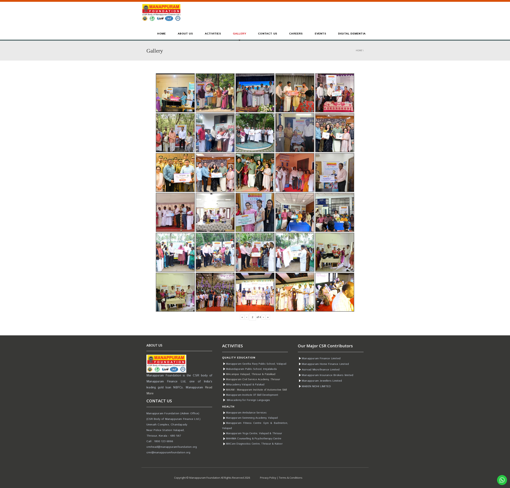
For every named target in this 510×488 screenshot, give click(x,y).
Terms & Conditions (290, 477)
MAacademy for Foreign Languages (248, 400)
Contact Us (267, 34)
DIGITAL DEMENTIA (352, 34)
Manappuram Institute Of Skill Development (252, 395)
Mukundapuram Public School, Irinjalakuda (251, 369)
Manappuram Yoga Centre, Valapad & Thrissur (254, 433)
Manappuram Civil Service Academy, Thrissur (253, 379)
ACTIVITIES (213, 34)
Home (359, 50)
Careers (296, 34)
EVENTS (320, 34)
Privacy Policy (268, 477)
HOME (161, 34)
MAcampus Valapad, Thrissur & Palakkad (250, 374)
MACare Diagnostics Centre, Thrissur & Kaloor (254, 444)
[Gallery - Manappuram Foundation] (161, 12)
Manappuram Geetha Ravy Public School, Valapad (256, 364)
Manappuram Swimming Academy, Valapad (252, 418)
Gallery (239, 34)
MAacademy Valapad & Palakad (245, 385)
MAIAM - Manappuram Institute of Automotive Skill (256, 390)
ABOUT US (185, 34)
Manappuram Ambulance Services (246, 413)
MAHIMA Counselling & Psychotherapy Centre (253, 439)
